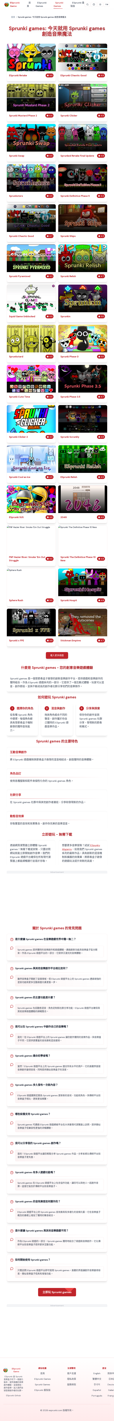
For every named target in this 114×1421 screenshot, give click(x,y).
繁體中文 (96, 1378)
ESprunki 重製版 (77, 4)
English (96, 1373)
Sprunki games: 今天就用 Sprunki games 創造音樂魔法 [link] (42, 17)
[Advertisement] (57, 893)
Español (97, 1390)
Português (97, 1395)
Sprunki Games (58, 4)
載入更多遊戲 (57, 655)
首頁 (29, 4)
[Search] (87, 4)
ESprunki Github (13, 1395)
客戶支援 (71, 1373)
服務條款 (71, 1384)
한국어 (97, 1384)
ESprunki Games (41, 4)
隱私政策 (71, 1378)
